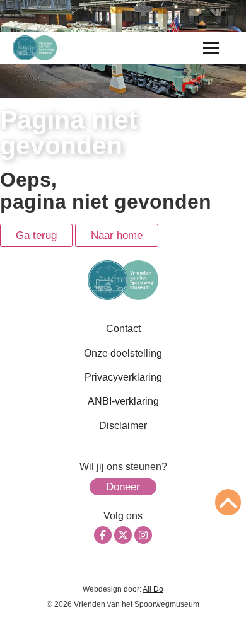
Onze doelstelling (123, 353)
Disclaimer (123, 425)
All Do (153, 589)
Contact (123, 328)
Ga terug (36, 235)
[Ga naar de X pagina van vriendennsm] (123, 535)
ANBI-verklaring (123, 401)
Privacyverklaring (123, 377)
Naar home (117, 235)
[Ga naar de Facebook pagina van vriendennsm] (103, 535)
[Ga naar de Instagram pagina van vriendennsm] (143, 535)
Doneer (123, 487)
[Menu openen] (211, 48)
